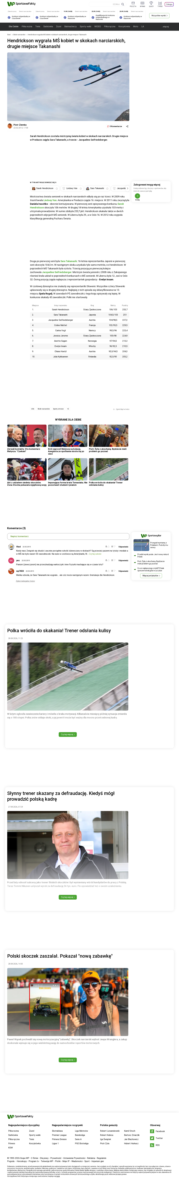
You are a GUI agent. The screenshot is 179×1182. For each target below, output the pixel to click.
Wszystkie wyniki (158, 16)
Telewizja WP (47, 1161)
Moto (135, 26)
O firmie (34, 1158)
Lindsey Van (50, 200)
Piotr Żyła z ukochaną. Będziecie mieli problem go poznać (107, 450)
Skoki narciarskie (19, 35)
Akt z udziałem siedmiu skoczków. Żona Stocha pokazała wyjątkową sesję (27, 483)
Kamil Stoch (129, 1131)
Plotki (58, 1161)
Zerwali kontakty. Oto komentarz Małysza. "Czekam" (23, 450)
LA (142, 26)
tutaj (58, 1176)
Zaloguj (169, 4)
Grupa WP (24, 1158)
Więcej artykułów (150, 575)
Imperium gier (97, 1161)
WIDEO (97, 26)
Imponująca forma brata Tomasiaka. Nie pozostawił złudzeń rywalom (67, 483)
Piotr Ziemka (19, 125)
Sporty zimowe (58, 409)
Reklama (91, 1158)
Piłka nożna (27, 26)
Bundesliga (80, 1135)
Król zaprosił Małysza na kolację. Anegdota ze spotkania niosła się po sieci (66, 451)
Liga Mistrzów (81, 1131)
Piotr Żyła (104, 1143)
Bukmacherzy (70, 26)
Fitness (11, 1143)
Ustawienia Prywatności (74, 1158)
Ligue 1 (55, 1143)
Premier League (59, 1135)
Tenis (37, 26)
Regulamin (101, 1158)
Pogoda (10, 1161)
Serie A (78, 1139)
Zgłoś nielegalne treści (25, 581)
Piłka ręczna (109, 26)
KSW (10, 1147)
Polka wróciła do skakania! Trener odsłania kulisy (106, 483)
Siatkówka (48, 26)
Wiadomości (77, 1161)
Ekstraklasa (57, 1131)
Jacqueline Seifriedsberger (57, 272)
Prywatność (55, 1158)
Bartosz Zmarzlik (132, 1135)
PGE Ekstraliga (81, 1143)
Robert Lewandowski (110, 1131)
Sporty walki (85, 26)
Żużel (58, 26)
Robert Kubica (106, 1135)
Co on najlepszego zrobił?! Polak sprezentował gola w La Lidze (150, 569)
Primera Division (59, 1139)
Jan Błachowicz (131, 1139)
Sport (87, 1161)
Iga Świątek (105, 1139)
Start (9, 35)
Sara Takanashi (68, 261)
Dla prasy (44, 1158)
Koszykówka (124, 26)
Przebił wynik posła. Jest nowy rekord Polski (153, 555)
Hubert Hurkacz (131, 1143)
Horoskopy (22, 1161)
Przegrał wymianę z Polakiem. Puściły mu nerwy (159, 545)
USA (32, 409)
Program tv (34, 1161)
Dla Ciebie (13, 26)
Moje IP (66, 1161)
